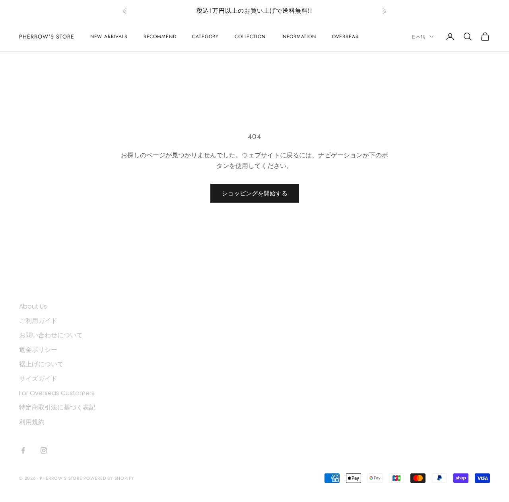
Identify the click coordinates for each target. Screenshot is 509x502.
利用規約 (32, 422)
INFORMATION (299, 36)
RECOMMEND (160, 36)
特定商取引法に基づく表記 (57, 407)
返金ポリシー (38, 349)
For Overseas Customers (57, 393)
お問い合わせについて (51, 335)
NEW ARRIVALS (109, 36)
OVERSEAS (345, 36)
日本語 (418, 36)
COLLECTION (250, 36)
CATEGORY (205, 36)
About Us (33, 306)
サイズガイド (38, 378)
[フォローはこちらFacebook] (23, 450)
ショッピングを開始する (255, 193)
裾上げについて (41, 364)
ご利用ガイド (38, 320)
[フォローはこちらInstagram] (44, 450)
